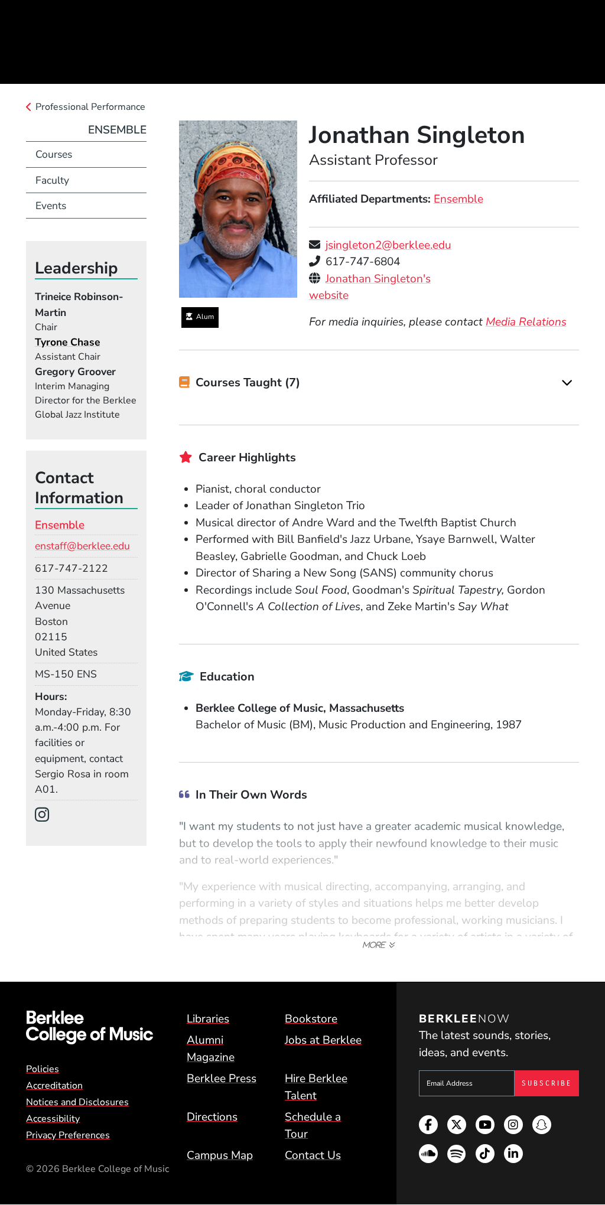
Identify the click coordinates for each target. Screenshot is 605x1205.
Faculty (52, 180)
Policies (42, 1069)
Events (50, 205)
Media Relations (526, 322)
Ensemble (458, 199)
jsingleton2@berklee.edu (388, 245)
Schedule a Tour (313, 1125)
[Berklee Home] (89, 1027)
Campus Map (220, 1155)
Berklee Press (221, 1078)
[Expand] (566, 383)
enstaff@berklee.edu (82, 546)
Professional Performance (90, 106)
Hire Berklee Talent (316, 1087)
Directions (212, 1117)
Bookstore (311, 1019)
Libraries (208, 1019)
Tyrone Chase (67, 342)
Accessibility (53, 1118)
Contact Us (313, 1155)
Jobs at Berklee (323, 1040)
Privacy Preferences (68, 1135)
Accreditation (54, 1085)
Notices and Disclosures (77, 1102)
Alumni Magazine (211, 1049)
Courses (53, 154)
